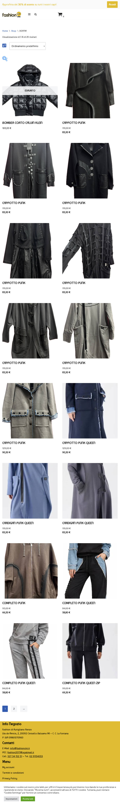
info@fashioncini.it (20, 748)
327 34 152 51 (15, 756)
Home (5, 31)
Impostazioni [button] (11, 799)
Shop (13, 31)
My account (8, 767)
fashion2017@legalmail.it (20, 752)
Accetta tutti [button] (28, 799)
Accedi (112, 4)
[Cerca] (35, 14)
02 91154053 (36, 756)
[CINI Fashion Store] (11, 14)
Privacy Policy (9, 778)
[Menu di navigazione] (29, 14)
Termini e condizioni (13, 772)
